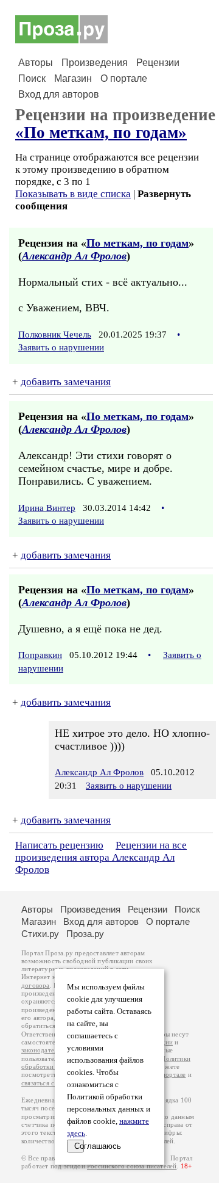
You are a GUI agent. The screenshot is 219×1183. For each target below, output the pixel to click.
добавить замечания (66, 382)
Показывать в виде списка (73, 194)
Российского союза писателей (131, 1166)
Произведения (94, 62)
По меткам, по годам (137, 243)
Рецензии (157, 62)
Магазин (73, 78)
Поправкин (40, 655)
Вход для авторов (58, 94)
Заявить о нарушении (61, 347)
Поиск (32, 78)
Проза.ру (85, 933)
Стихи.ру (40, 933)
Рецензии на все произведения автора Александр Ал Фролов (101, 857)
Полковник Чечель (54, 334)
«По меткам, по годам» (101, 132)
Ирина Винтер (46, 508)
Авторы (35, 62)
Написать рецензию (59, 845)
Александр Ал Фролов (74, 256)
